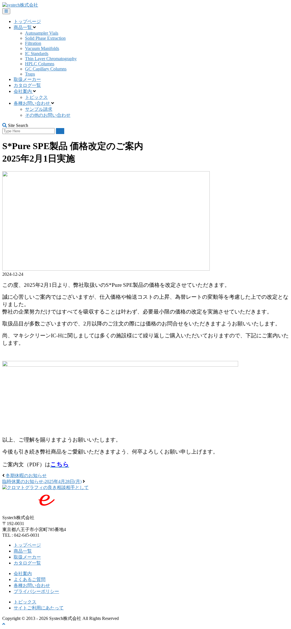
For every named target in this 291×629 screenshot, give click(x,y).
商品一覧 (23, 27)
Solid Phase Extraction (45, 38)
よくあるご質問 (29, 579)
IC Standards (36, 53)
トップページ (27, 21)
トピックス (36, 97)
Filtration (33, 43)
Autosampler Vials (41, 33)
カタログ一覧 (27, 85)
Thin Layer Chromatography (51, 58)
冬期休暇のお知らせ (26, 475)
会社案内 (23, 91)
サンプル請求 (38, 109)
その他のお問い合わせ (47, 115)
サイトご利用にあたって (39, 607)
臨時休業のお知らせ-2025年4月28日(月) (42, 481)
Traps (30, 74)
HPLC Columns (39, 63)
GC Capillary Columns (45, 68)
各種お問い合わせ (32, 103)
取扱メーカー (27, 79)
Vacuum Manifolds (42, 48)
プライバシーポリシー (36, 591)
